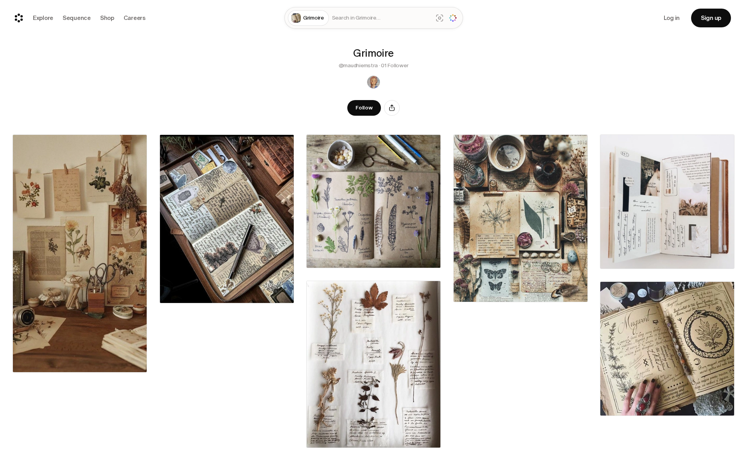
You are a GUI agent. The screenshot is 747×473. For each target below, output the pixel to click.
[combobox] (381, 18)
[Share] (392, 108)
